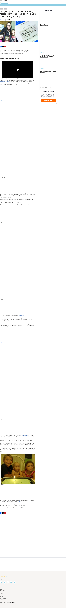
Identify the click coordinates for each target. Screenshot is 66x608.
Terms (1, 602)
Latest (1, 589)
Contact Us (2, 601)
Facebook (2, 484)
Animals (1, 593)
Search (5, 0)
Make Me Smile (2, 590)
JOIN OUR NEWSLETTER (33, 4)
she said (25, 435)
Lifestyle (42, 21)
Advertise (1, 599)
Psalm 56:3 (21, 315)
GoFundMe (3, 177)
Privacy (5, 602)
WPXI (2, 299)
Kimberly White (7, 19)
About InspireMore (3, 598)
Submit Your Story (48, 100)
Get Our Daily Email (3, 587)
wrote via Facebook (4, 81)
